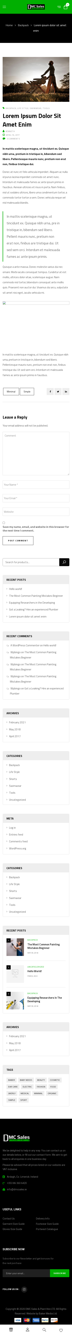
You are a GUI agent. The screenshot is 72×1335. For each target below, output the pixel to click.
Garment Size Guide (14, 1223)
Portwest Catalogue (47, 1229)
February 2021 (17, 722)
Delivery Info (43, 1218)
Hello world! (15, 589)
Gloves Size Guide (12, 1229)
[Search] (64, 562)
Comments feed (18, 841)
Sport (23, 1100)
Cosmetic (55, 1080)
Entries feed (16, 835)
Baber (11, 1080)
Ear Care (13, 1086)
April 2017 (15, 736)
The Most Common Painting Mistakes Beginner (36, 596)
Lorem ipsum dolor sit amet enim (27, 616)
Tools (46, 108)
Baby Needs (26, 1080)
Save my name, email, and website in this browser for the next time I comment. (36, 529)
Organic (52, 1093)
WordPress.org (17, 848)
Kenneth (10, 131)
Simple (27, 391)
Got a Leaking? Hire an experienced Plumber (33, 609)
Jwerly (12, 1093)
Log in (12, 828)
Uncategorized (17, 800)
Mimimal (11, 391)
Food (53, 1086)
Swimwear (35, 108)
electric (27, 1086)
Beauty (41, 1080)
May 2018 (15, 729)
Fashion (41, 1086)
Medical (25, 1093)
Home (9, 25)
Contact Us (9, 1218)
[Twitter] (58, 391)
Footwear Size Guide (47, 1223)
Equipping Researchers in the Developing (32, 603)
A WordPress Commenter (24, 645)
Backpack (23, 25)
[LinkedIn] (65, 391)
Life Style (22, 108)
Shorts (13, 779)
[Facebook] (50, 391)
